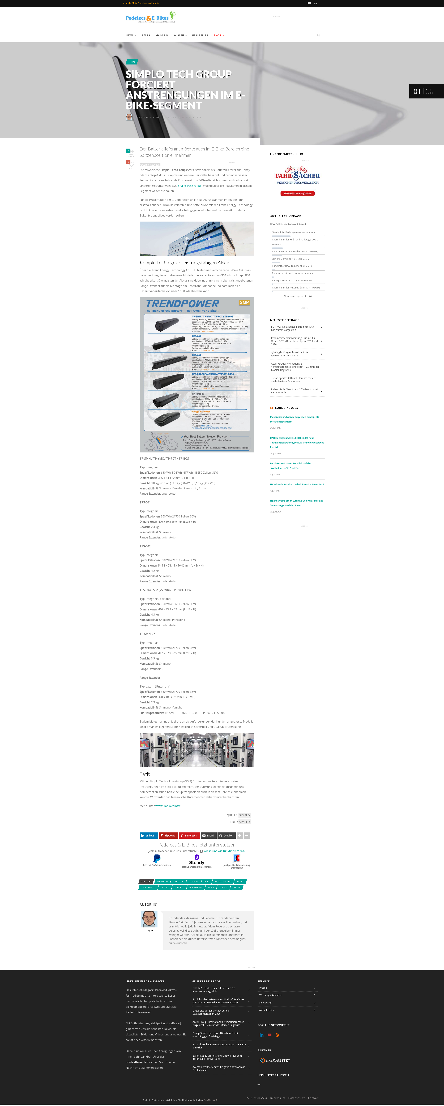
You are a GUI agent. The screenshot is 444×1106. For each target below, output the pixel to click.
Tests (146, 35)
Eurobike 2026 (286, 407)
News (130, 35)
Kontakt (313, 1098)
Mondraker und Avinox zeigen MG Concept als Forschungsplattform (294, 419)
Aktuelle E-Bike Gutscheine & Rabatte (141, 3)
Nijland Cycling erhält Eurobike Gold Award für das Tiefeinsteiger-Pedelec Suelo (296, 503)
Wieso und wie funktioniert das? (224, 851)
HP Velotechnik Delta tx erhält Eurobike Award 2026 (297, 484)
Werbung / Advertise (270, 995)
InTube (165, 887)
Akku (211, 887)
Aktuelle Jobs (266, 1010)
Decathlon (196, 887)
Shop (217, 35)
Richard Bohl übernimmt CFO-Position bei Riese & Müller (294, 391)
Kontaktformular (137, 1062)
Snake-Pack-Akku (189, 186)
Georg (145, 117)
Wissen (179, 35)
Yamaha (194, 882)
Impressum (277, 1098)
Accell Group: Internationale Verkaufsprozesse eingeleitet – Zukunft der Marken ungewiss (295, 366)
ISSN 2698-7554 (256, 1098)
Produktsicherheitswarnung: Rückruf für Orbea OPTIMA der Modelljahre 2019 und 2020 (294, 341)
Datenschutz (296, 1098)
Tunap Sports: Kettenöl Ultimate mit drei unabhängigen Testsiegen (293, 379)
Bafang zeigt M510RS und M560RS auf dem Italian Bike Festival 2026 (217, 1057)
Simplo (244, 815)
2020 (207, 882)
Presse (263, 987)
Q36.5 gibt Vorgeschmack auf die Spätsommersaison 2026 (289, 354)
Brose (240, 882)
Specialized (148, 887)
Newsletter (265, 1002)
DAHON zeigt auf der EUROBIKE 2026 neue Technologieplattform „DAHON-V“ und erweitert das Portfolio (297, 442)
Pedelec (179, 887)
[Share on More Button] (240, 835)
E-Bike (237, 887)
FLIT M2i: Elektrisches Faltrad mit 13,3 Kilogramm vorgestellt (292, 328)
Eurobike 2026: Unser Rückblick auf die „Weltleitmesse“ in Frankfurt (290, 466)
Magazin (162, 35)
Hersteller (200, 35)
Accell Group (223, 882)
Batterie (178, 882)
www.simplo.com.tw (167, 806)
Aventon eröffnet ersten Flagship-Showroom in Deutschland (219, 1068)
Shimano (162, 882)
